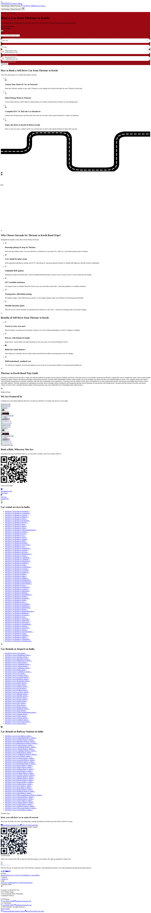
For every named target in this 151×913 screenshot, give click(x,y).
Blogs (20, 3)
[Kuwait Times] (75, 423)
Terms (8, 909)
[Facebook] (3, 871)
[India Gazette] (75, 421)
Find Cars (4, 64)
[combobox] (5, 31)
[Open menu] (23, 8)
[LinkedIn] (8, 871)
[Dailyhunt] (75, 408)
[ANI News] (75, 417)
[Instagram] (5, 871)
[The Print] (75, 412)
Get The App (5, 6)
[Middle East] (75, 404)
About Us (8, 3)
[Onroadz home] (6, 864)
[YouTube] (6, 871)
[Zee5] (75, 410)
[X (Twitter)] (1, 871)
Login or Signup (40, 6)
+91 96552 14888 (29, 6)
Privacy (3, 909)
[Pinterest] (10, 871)
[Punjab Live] (75, 406)
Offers (3, 3)
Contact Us (15, 3)
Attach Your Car (15, 6)
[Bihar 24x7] (75, 419)
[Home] (6, 2)
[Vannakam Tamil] (75, 415)
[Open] (7, 30)
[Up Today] (75, 414)
